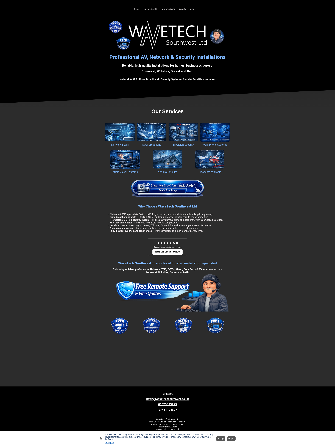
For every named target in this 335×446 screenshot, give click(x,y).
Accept (220, 438)
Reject (231, 438)
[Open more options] (198, 9)
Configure (109, 443)
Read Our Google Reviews (167, 252)
